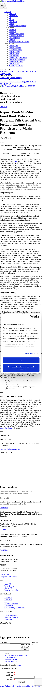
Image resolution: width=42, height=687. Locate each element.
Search (3, 5)
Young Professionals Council (19, 42)
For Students (8, 606)
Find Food (3, 71)
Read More (4, 508)
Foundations (8, 619)
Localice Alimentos (15, 71)
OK (21, 360)
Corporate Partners (11, 617)
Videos (11, 20)
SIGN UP (25, 649)
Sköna (18, 665)
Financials (8, 600)
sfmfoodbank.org (6, 428)
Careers (11, 24)
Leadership (13, 22)
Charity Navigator (10, 659)
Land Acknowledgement (17, 26)
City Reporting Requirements (14, 608)
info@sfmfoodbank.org (8, 576)
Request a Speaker (11, 604)
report (15, 161)
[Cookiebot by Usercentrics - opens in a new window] (29, 316)
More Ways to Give (16, 66)
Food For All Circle (16, 62)
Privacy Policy (9, 657)
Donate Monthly (15, 48)
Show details (30, 353)
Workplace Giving (15, 50)
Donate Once (13, 46)
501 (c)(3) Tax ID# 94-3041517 (15, 655)
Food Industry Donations (18, 58)
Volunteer (12, 30)
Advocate (12, 32)
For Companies (14, 38)
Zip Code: (10, 680)
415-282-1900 (5, 574)
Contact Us (8, 588)
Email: (10, 677)
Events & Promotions (16, 36)
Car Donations (14, 56)
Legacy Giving (14, 52)
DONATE (31, 86)
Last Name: (10, 675)
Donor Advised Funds (17, 60)
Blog (10, 18)
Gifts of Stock (14, 54)
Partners (12, 40)
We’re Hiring (9, 586)
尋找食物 (25, 71)
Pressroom (8, 598)
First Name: (10, 673)
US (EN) (3, 8)
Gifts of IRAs (14, 64)
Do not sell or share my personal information (21, 368)
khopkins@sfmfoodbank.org (10, 449)
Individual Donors (10, 615)
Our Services (13, 16)
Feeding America (10, 661)
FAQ (6, 602)
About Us (7, 12)
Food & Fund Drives (16, 34)
